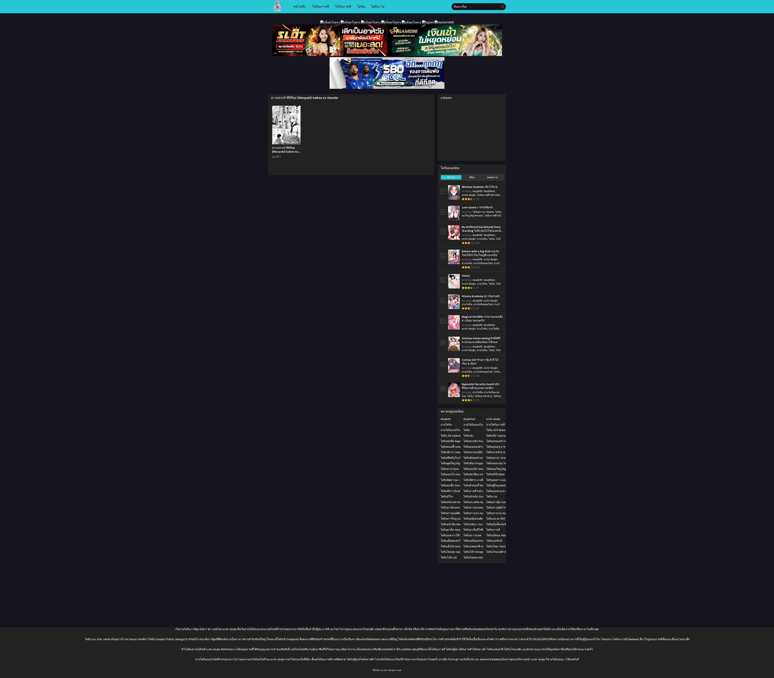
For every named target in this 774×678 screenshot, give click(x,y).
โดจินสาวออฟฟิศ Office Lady (457, 513)
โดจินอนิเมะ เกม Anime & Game (481, 524)
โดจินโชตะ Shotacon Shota (502, 546)
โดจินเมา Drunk (472, 535)
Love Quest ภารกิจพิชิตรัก (477, 207)
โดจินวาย (491, 496)
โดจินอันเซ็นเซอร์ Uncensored (503, 524)
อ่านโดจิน (482, 239)
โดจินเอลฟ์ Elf (494, 540)
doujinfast (489, 191)
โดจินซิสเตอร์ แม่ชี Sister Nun (480, 457)
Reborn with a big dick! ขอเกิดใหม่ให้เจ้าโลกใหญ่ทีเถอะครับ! (480, 253)
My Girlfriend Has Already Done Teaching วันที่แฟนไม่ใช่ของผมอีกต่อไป (482, 229)
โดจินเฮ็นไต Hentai (452, 546)
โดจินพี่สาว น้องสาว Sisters (456, 491)
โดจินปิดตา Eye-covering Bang (458, 480)
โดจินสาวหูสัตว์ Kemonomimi (503, 507)
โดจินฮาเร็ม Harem (452, 529)
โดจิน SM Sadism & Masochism (459, 435)
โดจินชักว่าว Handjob (453, 452)
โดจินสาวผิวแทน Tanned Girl (457, 507)
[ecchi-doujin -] (277, 10)
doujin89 (477, 191)
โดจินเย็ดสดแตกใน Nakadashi (458, 540)
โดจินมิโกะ (447, 496)
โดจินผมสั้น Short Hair (454, 485)
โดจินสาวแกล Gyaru (474, 513)
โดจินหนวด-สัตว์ (495, 518)
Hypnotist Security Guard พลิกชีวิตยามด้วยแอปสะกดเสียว (480, 386)
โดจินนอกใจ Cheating (453, 474)
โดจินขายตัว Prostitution (478, 441)
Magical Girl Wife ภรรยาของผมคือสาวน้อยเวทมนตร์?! (482, 318)
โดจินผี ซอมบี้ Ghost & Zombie (480, 485)
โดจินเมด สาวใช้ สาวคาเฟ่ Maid (458, 535)
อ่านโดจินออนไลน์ (483, 263)
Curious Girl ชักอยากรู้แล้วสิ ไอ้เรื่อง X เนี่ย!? (480, 361)
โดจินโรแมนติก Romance (500, 551)
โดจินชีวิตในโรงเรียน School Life (460, 457)
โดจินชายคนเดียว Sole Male (479, 452)
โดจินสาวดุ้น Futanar (498, 502)
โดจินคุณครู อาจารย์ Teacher (502, 446)
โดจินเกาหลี (493, 529)
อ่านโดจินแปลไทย (451, 430)
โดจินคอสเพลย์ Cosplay (477, 446)
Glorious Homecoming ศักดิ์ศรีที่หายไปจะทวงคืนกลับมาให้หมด (481, 340)
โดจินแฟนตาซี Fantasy (476, 546)
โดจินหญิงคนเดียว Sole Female (481, 518)
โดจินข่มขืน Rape (451, 441)
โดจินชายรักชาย (483, 396)
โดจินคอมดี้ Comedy (452, 446)
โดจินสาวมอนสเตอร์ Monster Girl (482, 507)
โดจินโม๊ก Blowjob (474, 551)
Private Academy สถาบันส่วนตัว (481, 296)
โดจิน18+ (468, 435)
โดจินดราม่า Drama (483, 212)
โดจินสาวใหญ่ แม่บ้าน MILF (456, 518)
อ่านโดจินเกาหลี (495, 424)
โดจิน (492, 239)
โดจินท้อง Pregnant (474, 463)
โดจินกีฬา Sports (496, 435)
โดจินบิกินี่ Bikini (495, 474)
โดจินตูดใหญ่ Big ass (453, 463)
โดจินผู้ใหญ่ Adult (496, 485)
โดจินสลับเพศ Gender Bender (457, 502)
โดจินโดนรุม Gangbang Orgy (457, 551)
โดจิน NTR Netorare (497, 430)
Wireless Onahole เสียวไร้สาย (479, 187)
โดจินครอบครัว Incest (499, 441)
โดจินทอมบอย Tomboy (499, 463)
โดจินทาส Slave (450, 468)
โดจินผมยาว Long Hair (499, 480)
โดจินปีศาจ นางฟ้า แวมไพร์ (478, 480)
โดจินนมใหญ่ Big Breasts (501, 468)
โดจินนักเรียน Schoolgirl (477, 474)
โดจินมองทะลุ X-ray (497, 491)
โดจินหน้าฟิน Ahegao (453, 524)
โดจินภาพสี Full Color (488, 195)
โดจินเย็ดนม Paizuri (497, 535)
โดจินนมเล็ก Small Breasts (479, 468)
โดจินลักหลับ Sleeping (476, 496)
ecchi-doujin (469, 195)
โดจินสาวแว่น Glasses (499, 513)
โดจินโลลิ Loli (449, 557)
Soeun (466, 275)
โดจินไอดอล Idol (473, 557)
